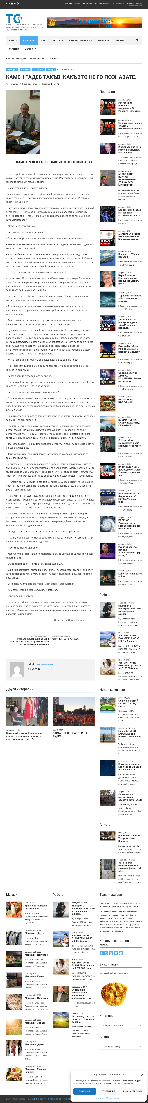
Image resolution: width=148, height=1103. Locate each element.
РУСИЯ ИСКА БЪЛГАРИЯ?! (125, 401)
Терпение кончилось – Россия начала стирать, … (130, 298)
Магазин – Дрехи (34, 1044)
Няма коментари (30, 84)
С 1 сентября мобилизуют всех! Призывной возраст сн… (129, 444)
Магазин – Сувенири (36, 998)
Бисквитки (100, 1098)
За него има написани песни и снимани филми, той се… (129, 866)
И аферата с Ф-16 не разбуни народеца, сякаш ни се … (129, 150)
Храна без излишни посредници (36, 907)
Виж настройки (132, 1091)
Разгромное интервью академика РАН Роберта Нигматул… (129, 106)
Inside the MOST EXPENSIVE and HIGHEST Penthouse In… (129, 735)
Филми (120, 40)
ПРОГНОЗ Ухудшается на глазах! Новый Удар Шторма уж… (129, 524)
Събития (14, 49)
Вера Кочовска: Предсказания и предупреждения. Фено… (128, 279)
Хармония (103, 40)
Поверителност (113, 1098)
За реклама (87, 3)
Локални (25, 69)
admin (15, 84)
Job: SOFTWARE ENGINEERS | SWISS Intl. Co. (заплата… (128, 638)
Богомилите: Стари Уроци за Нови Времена (129, 838)
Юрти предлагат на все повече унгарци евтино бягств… (129, 767)
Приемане (84, 1091)
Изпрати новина (102, 3)
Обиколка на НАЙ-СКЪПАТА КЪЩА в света (128, 703)
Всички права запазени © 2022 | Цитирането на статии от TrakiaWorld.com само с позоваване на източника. (54, 1098)
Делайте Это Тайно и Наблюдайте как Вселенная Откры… (129, 236)
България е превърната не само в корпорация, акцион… (129, 609)
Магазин (29, 49)
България (28, 40)
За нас (77, 3)
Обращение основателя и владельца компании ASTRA (81, 993)
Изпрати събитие (134, 3)
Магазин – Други (34, 933)
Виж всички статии (45, 665)
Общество (38, 69)
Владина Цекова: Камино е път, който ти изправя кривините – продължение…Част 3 (25, 736)
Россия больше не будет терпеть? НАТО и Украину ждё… (128, 497)
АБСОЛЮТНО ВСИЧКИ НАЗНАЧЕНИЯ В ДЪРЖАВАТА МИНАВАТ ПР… (127, 180)
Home (8, 58)
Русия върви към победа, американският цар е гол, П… (129, 551)
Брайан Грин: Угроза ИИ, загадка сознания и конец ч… (130, 213)
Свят (44, 40)
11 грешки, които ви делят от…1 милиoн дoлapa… (83, 1019)
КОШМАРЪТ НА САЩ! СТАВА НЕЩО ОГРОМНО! (129, 423)
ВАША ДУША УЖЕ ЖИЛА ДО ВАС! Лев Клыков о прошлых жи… (129, 471)
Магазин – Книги (34, 976)
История (58, 40)
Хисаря (51, 69)
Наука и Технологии (80, 40)
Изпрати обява (118, 3)
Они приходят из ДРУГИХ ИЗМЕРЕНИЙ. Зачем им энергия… (129, 377)
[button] (142, 1074)
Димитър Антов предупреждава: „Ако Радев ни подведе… (127, 323)
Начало (13, 40)
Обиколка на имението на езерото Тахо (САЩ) (130, 797)
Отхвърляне (108, 1091)
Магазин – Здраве (35, 1022)
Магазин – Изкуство (36, 954)
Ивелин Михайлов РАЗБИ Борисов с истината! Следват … (129, 350)
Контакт (68, 3)
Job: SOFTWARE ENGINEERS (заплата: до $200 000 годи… (130, 665)
